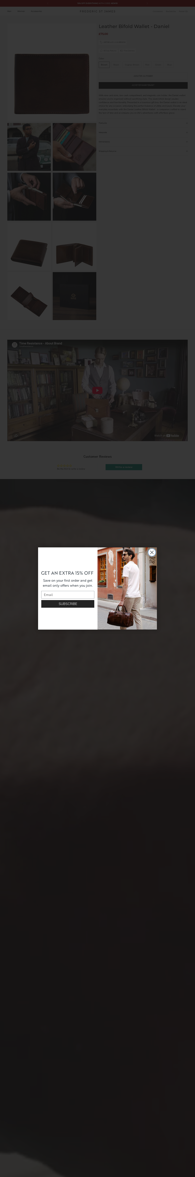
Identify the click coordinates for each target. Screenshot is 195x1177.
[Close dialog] (152, 552)
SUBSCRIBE (68, 604)
